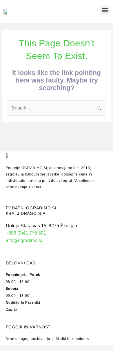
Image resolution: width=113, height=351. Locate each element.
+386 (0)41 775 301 (26, 233)
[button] (105, 10)
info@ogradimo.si (24, 240)
